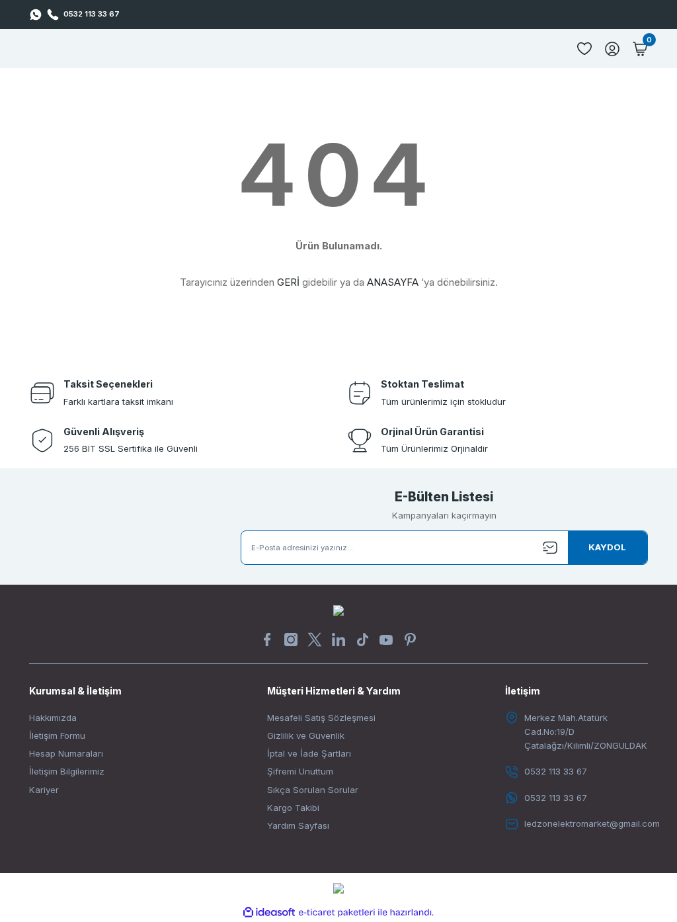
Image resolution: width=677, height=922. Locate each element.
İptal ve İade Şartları (309, 753)
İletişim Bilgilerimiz (66, 771)
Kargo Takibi (293, 807)
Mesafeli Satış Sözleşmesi (321, 717)
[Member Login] (612, 49)
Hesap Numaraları (66, 753)
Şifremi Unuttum (300, 771)
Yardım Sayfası (298, 825)
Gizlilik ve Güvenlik (305, 735)
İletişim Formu (57, 735)
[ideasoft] (269, 913)
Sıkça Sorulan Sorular (312, 789)
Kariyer (44, 789)
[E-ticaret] (337, 912)
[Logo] (338, 609)
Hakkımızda (53, 717)
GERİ (288, 282)
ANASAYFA (392, 282)
